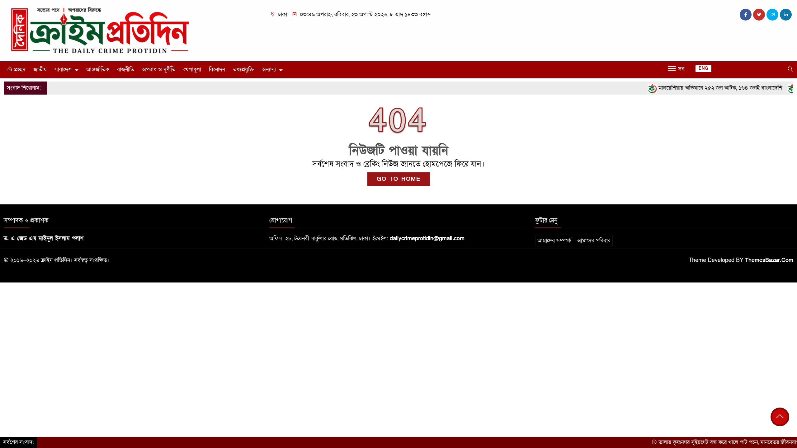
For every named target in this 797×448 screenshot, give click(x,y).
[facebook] (746, 15)
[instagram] (772, 15)
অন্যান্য (269, 69)
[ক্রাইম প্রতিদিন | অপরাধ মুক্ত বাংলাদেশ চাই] (100, 30)
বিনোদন (217, 69)
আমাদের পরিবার (594, 240)
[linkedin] (786, 15)
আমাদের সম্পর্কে (554, 240)
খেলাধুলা (192, 69)
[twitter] (759, 15)
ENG (703, 68)
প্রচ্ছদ (19, 69)
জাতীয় (40, 69)
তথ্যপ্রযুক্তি (243, 69)
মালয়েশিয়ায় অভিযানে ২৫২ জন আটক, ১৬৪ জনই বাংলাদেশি (706, 87)
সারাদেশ (63, 69)
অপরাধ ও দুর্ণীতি (159, 69)
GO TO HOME (399, 179)
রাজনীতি (125, 69)
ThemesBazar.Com (769, 260)
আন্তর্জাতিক (97, 69)
